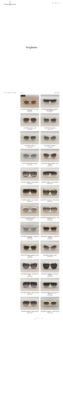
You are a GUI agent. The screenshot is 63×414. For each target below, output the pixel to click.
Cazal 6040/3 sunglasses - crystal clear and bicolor (30, 237)
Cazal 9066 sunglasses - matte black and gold (30, 274)
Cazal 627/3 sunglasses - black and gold (30, 292)
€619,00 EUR (49, 111)
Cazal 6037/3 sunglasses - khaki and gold (50, 199)
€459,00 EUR (29, 129)
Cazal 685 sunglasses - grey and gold (29, 199)
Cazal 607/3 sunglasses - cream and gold (50, 311)
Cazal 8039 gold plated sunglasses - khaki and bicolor (49, 218)
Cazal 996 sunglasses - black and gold (49, 182)
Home (5, 92)
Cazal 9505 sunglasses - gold (49, 255)
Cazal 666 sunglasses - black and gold (29, 182)
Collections (9, 92)
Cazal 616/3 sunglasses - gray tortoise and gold (49, 274)
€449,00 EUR (50, 276)
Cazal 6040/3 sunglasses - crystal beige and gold (50, 237)
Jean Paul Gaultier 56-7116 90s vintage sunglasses (29, 110)
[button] (53, 3)
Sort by (21, 92)
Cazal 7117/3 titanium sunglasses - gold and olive (30, 256)
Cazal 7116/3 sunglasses (49, 127)
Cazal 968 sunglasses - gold (30, 127)
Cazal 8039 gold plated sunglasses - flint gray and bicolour (30, 218)
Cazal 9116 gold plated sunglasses (29, 163)
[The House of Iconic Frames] (10, 3)
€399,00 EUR (49, 129)
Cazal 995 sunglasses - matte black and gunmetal (50, 293)
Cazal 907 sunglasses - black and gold (29, 311)
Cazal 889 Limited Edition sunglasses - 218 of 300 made (49, 110)
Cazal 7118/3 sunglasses (49, 145)
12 (42, 318)
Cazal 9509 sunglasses (30, 145)
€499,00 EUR (29, 111)
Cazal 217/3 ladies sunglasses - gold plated (50, 164)
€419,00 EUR (29, 238)
